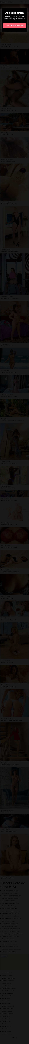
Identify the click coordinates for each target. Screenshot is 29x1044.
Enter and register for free (14, 25)
